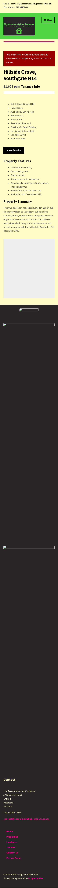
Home (9, 831)
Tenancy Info (30, 86)
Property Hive (35, 878)
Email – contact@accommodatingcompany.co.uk (27, 3)
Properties (12, 836)
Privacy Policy (13, 857)
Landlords (11, 842)
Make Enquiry (14, 150)
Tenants (10, 847)
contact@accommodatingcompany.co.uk (26, 818)
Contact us (12, 852)
